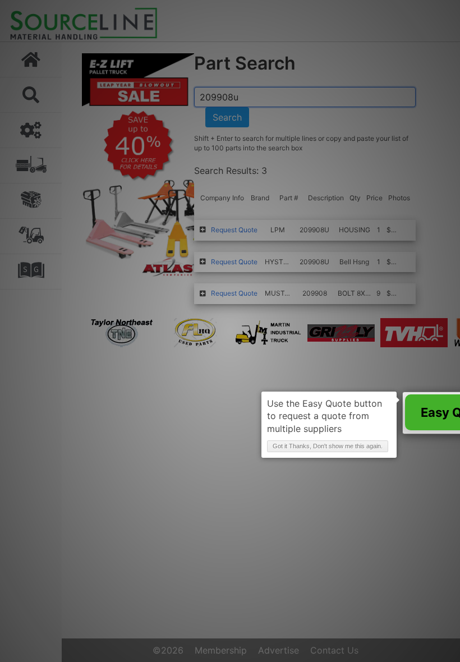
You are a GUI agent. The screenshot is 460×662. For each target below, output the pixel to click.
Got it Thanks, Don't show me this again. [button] (328, 446)
